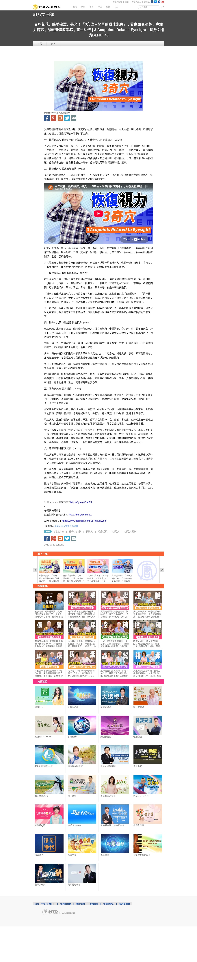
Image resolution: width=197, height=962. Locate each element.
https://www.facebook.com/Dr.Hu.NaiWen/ (84, 520)
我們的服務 (65, 904)
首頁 (40, 43)
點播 (108, 7)
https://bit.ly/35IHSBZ (80, 514)
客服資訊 (94, 904)
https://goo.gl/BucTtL (81, 502)
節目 (91, 7)
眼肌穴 (89, 531)
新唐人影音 (117, 2)
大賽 (127, 2)
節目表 (147, 2)
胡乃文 (116, 531)
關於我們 (80, 904)
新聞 (83, 7)
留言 (53, 43)
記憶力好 (59, 531)
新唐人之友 (136, 2)
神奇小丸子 (75, 531)
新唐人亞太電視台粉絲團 (66, 526)
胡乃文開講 (43, 14)
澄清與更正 (108, 904)
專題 (100, 7)
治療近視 (102, 531)
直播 (75, 7)
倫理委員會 (124, 904)
